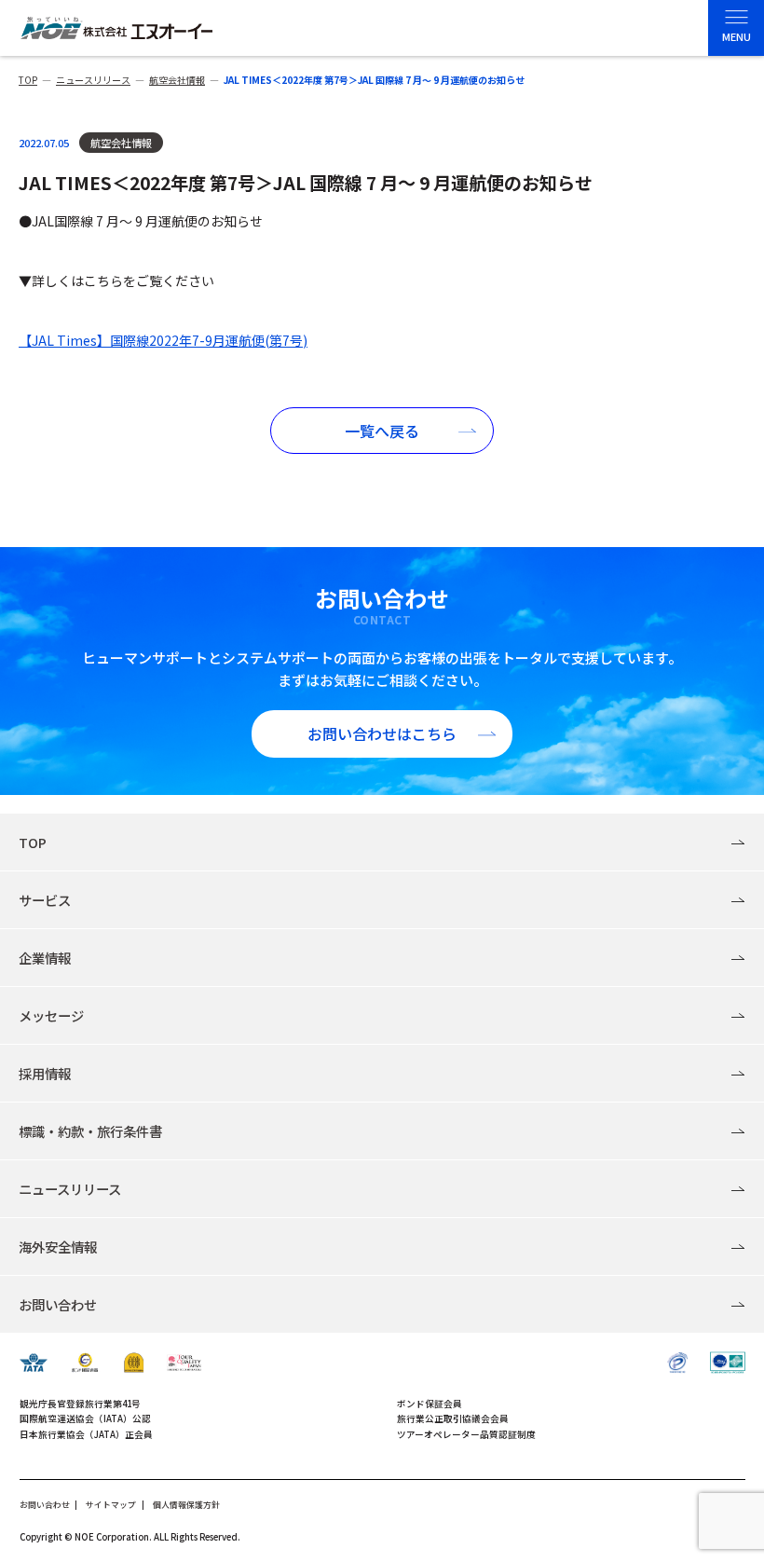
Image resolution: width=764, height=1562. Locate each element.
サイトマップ (111, 1505)
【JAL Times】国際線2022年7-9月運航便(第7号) (163, 340)
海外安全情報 (58, 1246)
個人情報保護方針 (186, 1505)
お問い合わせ (58, 1304)
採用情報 (45, 1073)
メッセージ (51, 1015)
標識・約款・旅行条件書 (90, 1131)
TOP (33, 842)
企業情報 (45, 957)
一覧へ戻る (382, 430)
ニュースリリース (70, 1189)
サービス (45, 900)
